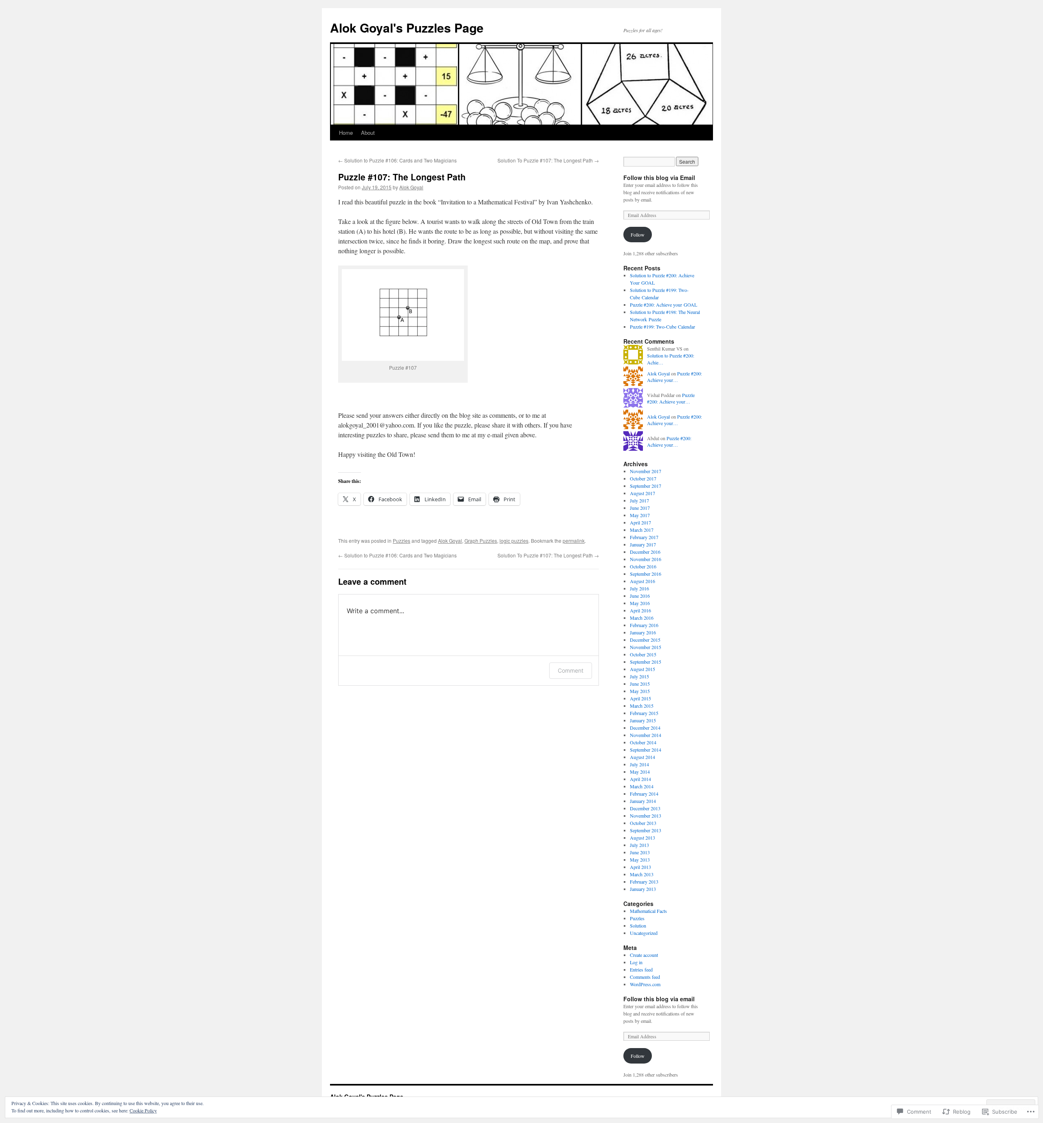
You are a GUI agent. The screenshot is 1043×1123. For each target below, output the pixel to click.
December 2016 (645, 551)
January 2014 (643, 801)
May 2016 (640, 603)
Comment (570, 670)
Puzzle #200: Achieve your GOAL (663, 304)
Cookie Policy (143, 1110)
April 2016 (640, 610)
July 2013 (639, 845)
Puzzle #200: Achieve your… (674, 377)
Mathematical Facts (648, 911)
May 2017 (640, 515)
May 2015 (640, 691)
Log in (636, 962)
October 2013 (643, 823)
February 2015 (644, 713)
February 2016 (644, 625)
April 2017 (640, 522)
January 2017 (643, 544)
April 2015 (640, 698)
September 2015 (645, 661)
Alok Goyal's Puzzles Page (407, 27)
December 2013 (645, 808)
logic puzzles (513, 540)
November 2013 (645, 815)
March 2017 (642, 529)
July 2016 (639, 588)
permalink (574, 540)
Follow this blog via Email (659, 177)
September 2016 (645, 573)
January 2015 (643, 720)
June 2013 (640, 852)
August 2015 (642, 669)
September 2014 (645, 749)
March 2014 (642, 786)
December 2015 (645, 639)
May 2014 (640, 771)
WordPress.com (645, 984)
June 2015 (640, 683)
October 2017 (643, 478)
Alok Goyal (411, 187)
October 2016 (643, 566)
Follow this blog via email (659, 999)
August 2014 (642, 757)
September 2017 (645, 486)
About (368, 132)
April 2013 (640, 867)
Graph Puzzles (480, 540)
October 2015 (643, 654)
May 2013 (640, 859)
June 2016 (640, 595)
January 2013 (643, 889)
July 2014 (639, 764)
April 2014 (640, 779)
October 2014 (643, 742)
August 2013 (642, 837)
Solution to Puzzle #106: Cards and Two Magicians (397, 160)
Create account (644, 955)
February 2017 (644, 537)
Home (346, 132)
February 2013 (644, 881)
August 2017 (642, 493)
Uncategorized (644, 933)
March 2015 (642, 705)
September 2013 (645, 830)
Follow (638, 234)
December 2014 (645, 727)
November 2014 (645, 735)
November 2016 (645, 559)
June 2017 (640, 507)
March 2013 (642, 874)
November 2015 (645, 647)
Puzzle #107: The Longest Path (402, 177)
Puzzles (401, 540)
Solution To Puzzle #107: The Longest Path (548, 160)
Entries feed (641, 969)
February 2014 (644, 793)
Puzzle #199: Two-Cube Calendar (662, 326)
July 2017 (639, 500)
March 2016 (642, 617)
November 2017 (645, 471)
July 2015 (639, 676)
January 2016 (643, 632)
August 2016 (642, 581)
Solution (638, 925)
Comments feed (645, 977)
